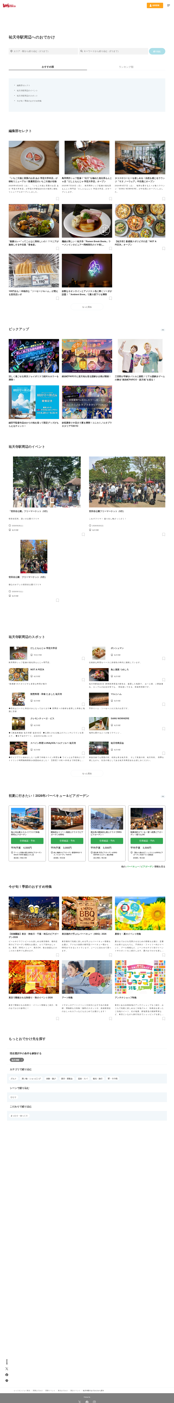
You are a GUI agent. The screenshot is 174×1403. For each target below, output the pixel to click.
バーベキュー (132, 866)
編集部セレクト (23, 85)
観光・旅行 (97, 1078)
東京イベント (75, 1390)
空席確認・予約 (27, 841)
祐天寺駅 (15, 1059)
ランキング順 (126, 66)
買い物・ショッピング (31, 1078)
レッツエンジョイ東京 (22, 1390)
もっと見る (87, 307)
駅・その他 (112, 1078)
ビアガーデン (147, 866)
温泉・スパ (83, 1078)
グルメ (13, 1078)
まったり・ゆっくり (19, 1115)
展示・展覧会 (67, 1078)
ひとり (13, 1097)
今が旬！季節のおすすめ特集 (29, 100)
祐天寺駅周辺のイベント (27, 90)
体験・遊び (51, 1078)
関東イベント (50, 1390)
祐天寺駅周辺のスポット (27, 95)
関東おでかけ (38, 1390)
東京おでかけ (63, 1390)
